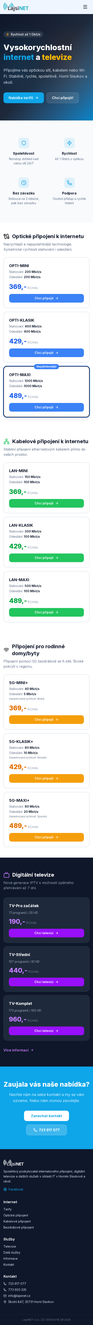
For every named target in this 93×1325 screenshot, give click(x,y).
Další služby (11, 1252)
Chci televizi (43, 933)
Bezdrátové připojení (18, 1227)
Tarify (7, 1209)
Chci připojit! (62, 98)
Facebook (16, 1189)
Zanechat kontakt (46, 1116)
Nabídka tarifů (21, 98)
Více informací (16, 1050)
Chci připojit (44, 298)
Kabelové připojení (17, 1221)
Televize (9, 1246)
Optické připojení (15, 1215)
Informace (10, 1258)
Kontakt (8, 1264)
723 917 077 (49, 1130)
